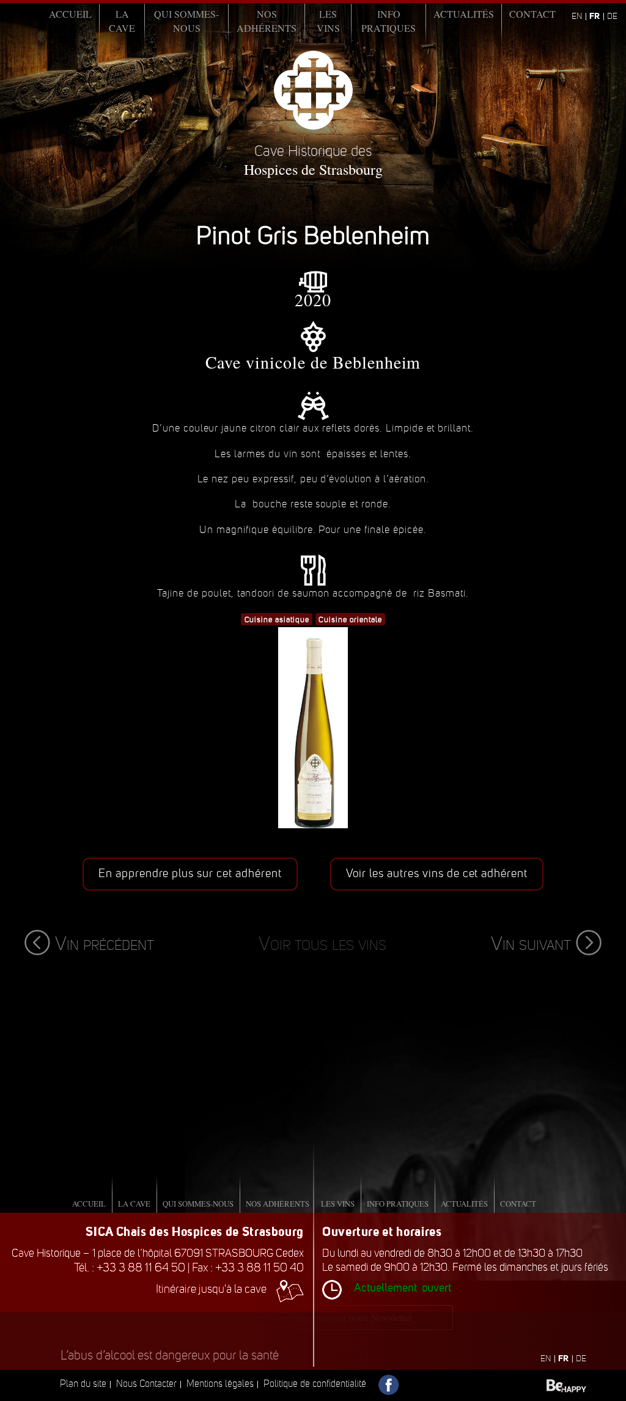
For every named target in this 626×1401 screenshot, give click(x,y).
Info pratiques (388, 20)
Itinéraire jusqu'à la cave (211, 1289)
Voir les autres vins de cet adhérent (437, 873)
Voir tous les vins (322, 943)
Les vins (328, 20)
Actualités (463, 13)
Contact (532, 13)
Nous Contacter (146, 1383)
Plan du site (83, 1383)
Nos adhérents (266, 20)
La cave (122, 20)
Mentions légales (220, 1383)
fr (594, 15)
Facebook (389, 1385)
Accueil (70, 13)
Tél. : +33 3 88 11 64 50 (129, 1267)
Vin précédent (104, 943)
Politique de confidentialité (314, 1383)
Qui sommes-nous (186, 20)
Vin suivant (531, 943)
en (577, 16)
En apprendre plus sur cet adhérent (190, 873)
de (612, 16)
